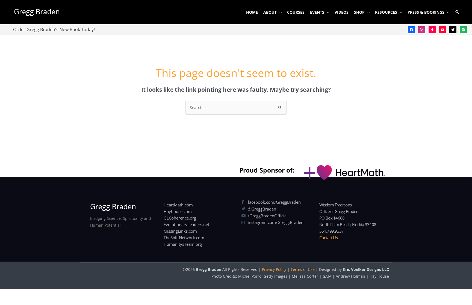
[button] (457, 12)
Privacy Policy (274, 269)
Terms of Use (303, 269)
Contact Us (328, 237)
